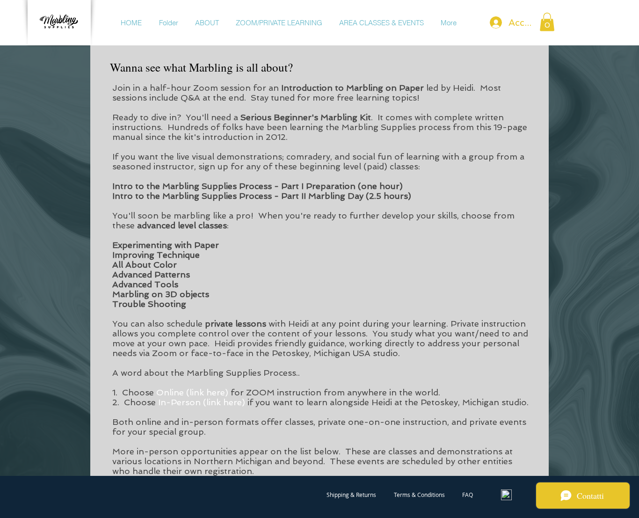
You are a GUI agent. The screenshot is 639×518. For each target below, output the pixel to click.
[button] (547, 22)
